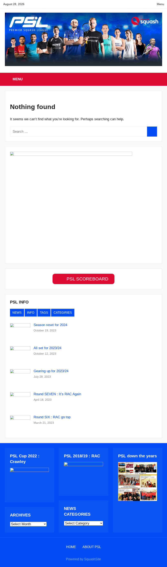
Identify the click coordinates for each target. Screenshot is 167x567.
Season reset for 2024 (50, 325)
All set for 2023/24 (47, 348)
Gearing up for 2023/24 (51, 371)
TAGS (44, 312)
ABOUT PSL (91, 547)
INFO (30, 312)
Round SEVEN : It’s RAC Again (57, 394)
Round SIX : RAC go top (52, 417)
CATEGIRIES (63, 312)
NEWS (17, 312)
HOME (71, 547)
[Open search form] (159, 79)
